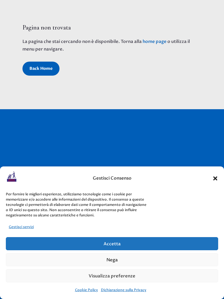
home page (155, 41)
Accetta (112, 244)
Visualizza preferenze (112, 276)
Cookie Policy (86, 290)
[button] (215, 178)
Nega (112, 260)
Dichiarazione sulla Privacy (123, 290)
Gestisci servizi (21, 227)
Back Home (40, 68)
